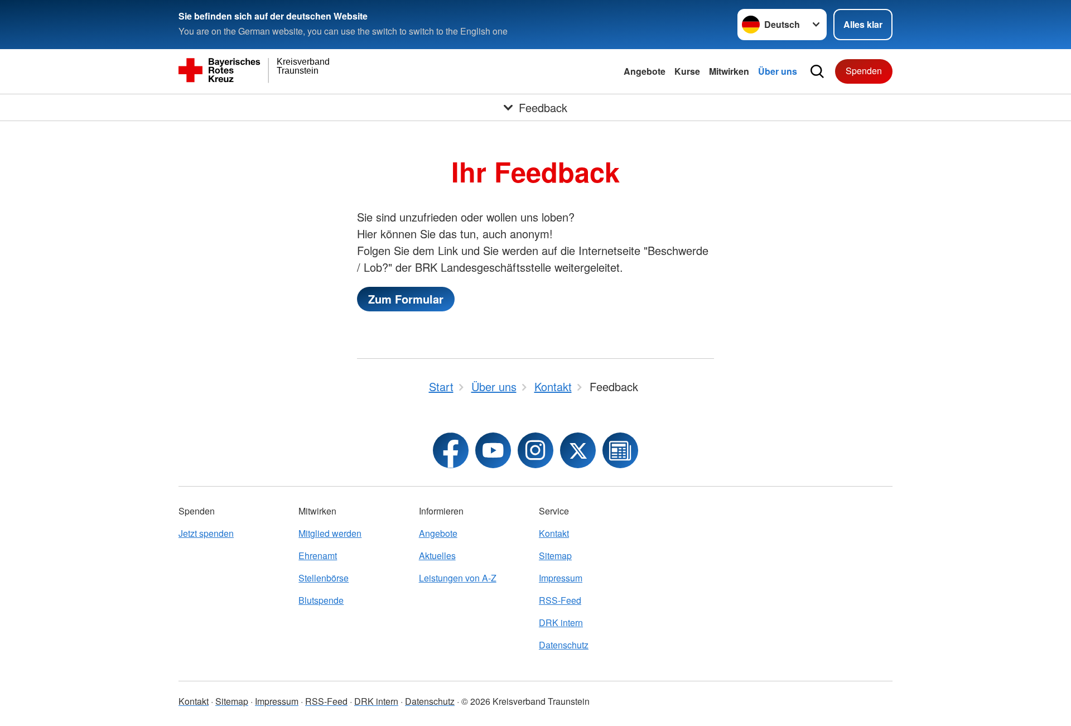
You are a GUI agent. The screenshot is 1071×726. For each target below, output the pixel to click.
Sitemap (555, 555)
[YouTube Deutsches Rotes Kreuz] (493, 450)
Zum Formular (405, 299)
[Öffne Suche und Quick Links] (817, 71)
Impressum (560, 577)
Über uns (777, 71)
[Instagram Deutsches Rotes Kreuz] (535, 450)
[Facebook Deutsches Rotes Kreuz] (451, 450)
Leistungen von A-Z (457, 577)
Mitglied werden (329, 533)
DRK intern (561, 622)
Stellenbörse (323, 577)
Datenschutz (563, 644)
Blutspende (321, 600)
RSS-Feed (560, 600)
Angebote (644, 71)
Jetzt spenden (206, 533)
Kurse (687, 71)
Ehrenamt (317, 555)
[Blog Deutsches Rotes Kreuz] (620, 450)
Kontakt (554, 533)
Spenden (864, 70)
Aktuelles (437, 555)
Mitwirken (729, 71)
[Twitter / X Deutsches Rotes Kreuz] (578, 450)
